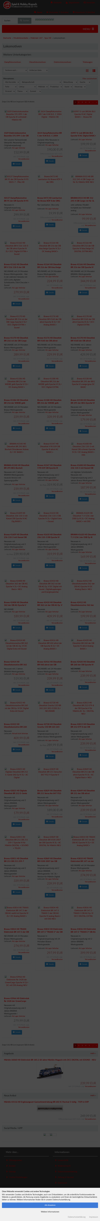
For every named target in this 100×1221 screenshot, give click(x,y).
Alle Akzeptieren (50, 1205)
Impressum (93, 1217)
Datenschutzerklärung (76, 1217)
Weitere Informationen (50, 1212)
